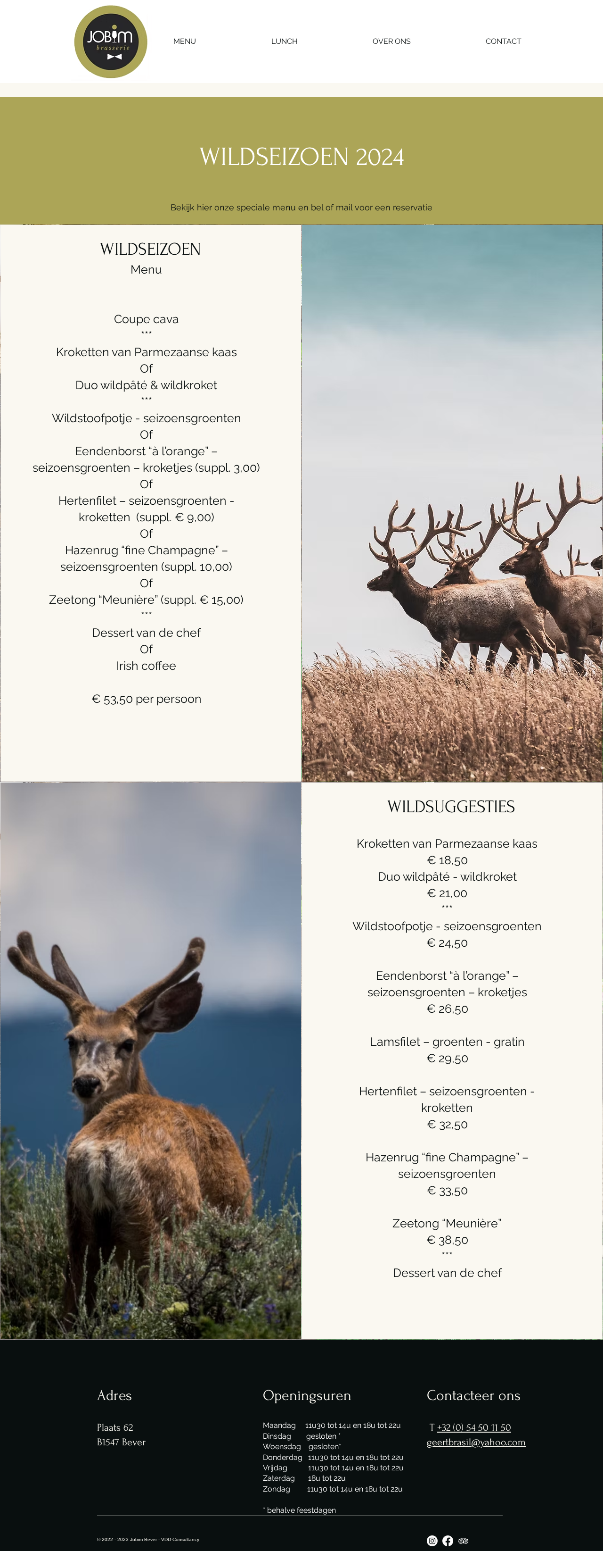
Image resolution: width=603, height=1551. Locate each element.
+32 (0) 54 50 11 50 (474, 1427)
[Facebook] (447, 1540)
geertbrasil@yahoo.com (476, 1442)
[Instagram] (432, 1540)
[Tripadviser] (463, 1540)
